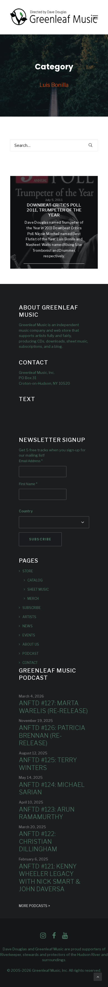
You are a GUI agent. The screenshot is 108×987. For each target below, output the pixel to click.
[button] (95, 17)
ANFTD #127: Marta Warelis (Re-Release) (53, 706)
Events (28, 635)
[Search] (54, 145)
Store (27, 571)
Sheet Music (38, 589)
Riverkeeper (10, 954)
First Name (28, 484)
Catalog (35, 580)
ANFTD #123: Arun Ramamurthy (46, 813)
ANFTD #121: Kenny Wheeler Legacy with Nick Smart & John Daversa (49, 878)
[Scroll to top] (98, 976)
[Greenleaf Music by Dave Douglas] (54, 17)
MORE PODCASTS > (34, 906)
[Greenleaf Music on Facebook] (43, 937)
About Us (30, 644)
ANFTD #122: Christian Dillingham (38, 841)
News (27, 626)
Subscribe (31, 608)
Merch (33, 598)
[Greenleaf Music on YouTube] (65, 937)
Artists (29, 617)
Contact (30, 663)
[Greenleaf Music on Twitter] (54, 937)
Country (26, 511)
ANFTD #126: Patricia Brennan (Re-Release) (52, 735)
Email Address (31, 461)
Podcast (30, 653)
